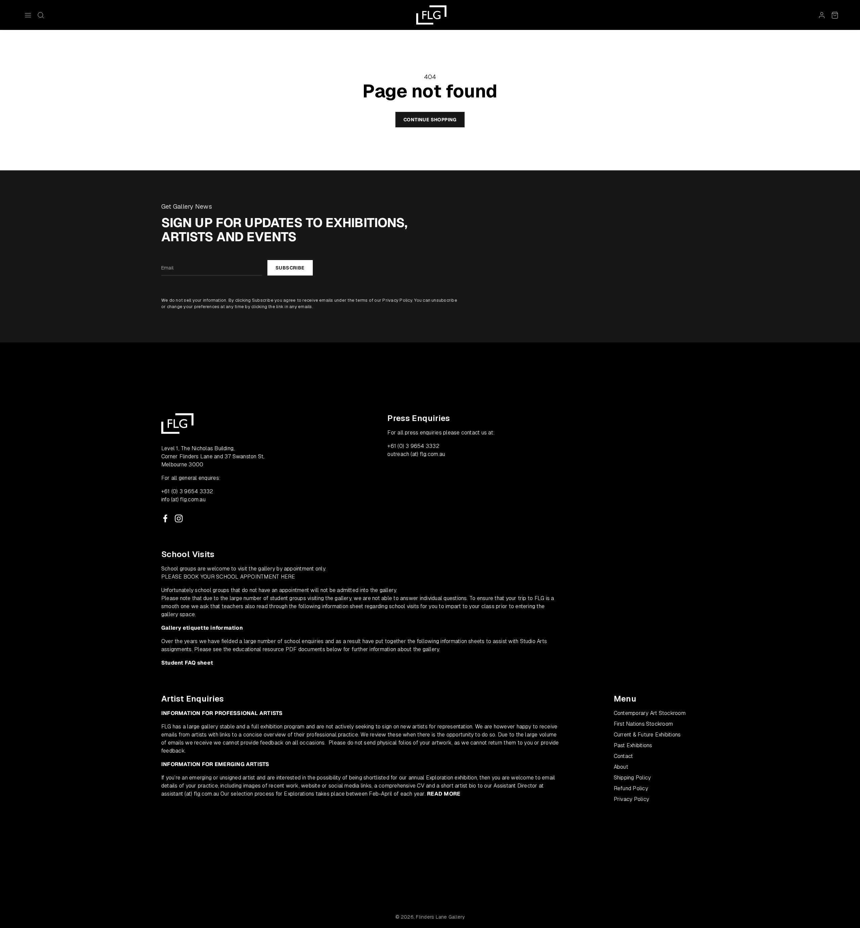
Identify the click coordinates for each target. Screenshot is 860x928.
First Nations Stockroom (643, 723)
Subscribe (290, 268)
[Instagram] (179, 518)
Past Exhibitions (633, 745)
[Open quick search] (40, 15)
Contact (623, 756)
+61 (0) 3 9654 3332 (187, 491)
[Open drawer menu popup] (28, 15)
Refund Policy (631, 788)
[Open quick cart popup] (834, 15)
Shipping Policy (632, 777)
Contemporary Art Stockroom (650, 713)
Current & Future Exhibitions (647, 734)
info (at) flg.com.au (183, 499)
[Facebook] (165, 518)
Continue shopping (430, 120)
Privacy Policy (397, 300)
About (621, 766)
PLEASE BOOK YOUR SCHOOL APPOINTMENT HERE (228, 576)
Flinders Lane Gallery (440, 917)
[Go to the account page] (821, 15)
